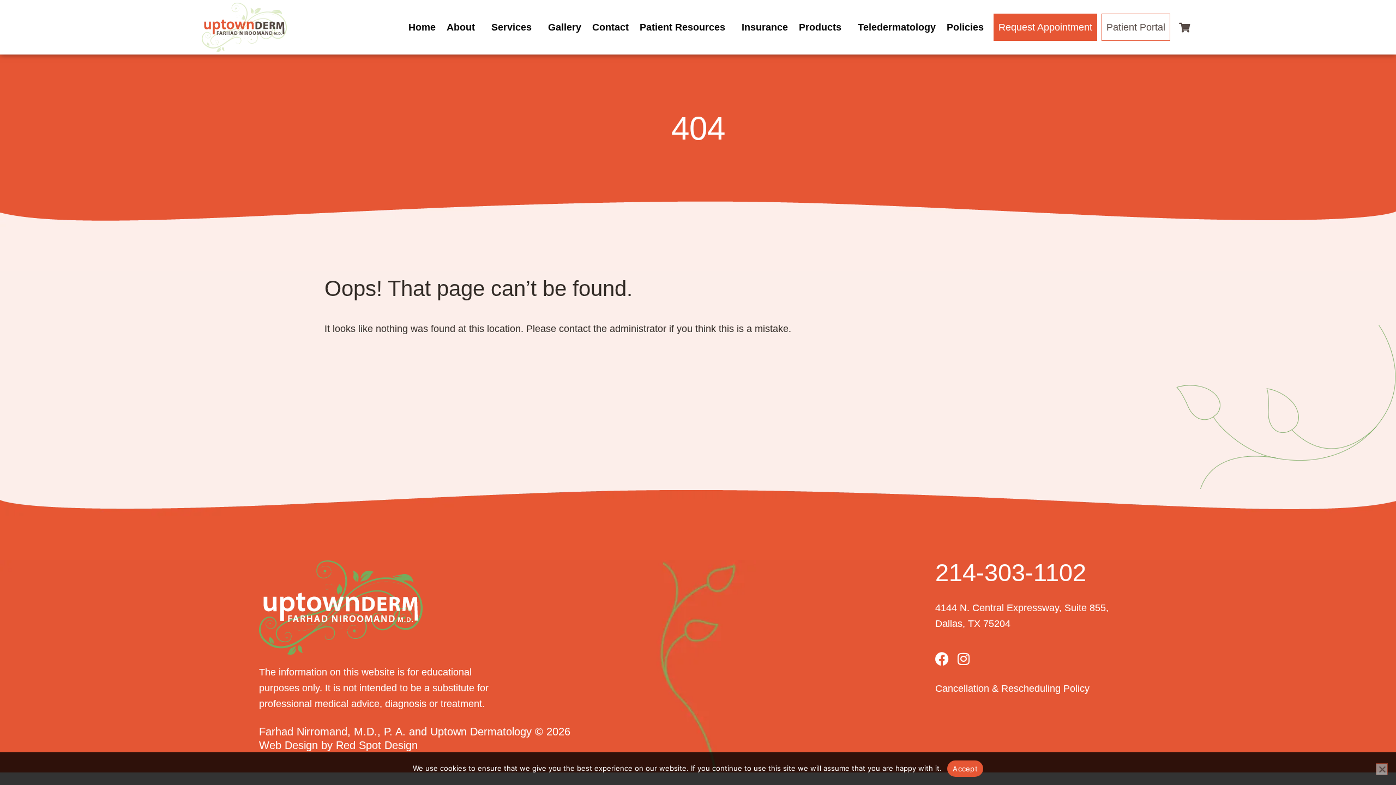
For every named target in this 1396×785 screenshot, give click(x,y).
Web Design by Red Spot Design (338, 745)
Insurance (765, 27)
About (461, 27)
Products (820, 27)
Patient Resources (682, 27)
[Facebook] (942, 659)
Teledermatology (897, 27)
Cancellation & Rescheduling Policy (1012, 688)
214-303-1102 (1010, 573)
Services (511, 27)
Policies (965, 27)
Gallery (564, 27)
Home (422, 27)
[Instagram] (964, 659)
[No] (1382, 769)
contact (575, 328)
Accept (965, 768)
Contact (610, 27)
